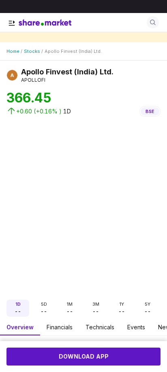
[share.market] (45, 22)
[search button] (153, 22)
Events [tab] (136, 327)
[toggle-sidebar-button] (11, 23)
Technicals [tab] (100, 327)
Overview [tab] (20, 327)
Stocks (32, 51)
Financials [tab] (60, 327)
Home (12, 51)
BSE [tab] (150, 111)
